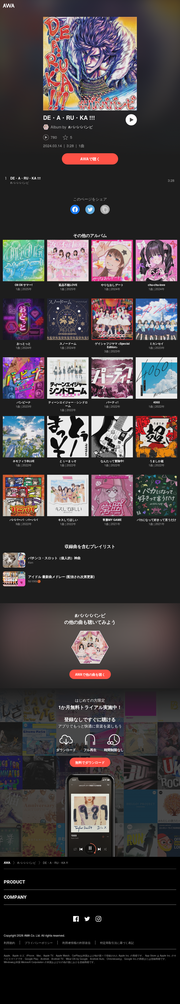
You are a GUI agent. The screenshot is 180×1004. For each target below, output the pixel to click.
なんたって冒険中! (112, 461)
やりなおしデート (112, 285)
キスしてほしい (68, 520)
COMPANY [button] (15, 897)
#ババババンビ (80, 127)
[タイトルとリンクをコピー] (105, 209)
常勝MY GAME (112, 520)
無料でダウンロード (90, 762)
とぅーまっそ (68, 461)
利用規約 (9, 943)
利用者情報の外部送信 (76, 943)
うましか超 (157, 461)
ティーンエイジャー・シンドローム (68, 404)
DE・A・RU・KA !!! (55, 863)
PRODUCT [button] (14, 882)
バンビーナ (24, 402)
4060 (156, 402)
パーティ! (112, 402)
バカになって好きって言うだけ (156, 520)
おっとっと (24, 343)
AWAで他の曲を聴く (90, 674)
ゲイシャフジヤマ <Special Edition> (112, 345)
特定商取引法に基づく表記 (117, 943)
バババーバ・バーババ (24, 520)
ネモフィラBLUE (23, 461)
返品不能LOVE (68, 285)
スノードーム (68, 343)
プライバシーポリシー (39, 943)
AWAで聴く (90, 158)
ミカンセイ (157, 343)
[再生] (131, 119)
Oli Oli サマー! (24, 285)
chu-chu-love (156, 285)
